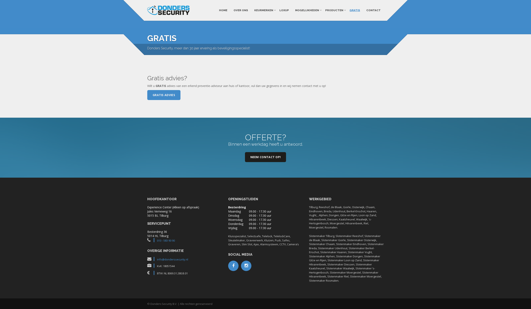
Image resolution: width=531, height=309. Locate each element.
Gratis (355, 10)
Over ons (241, 10)
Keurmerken (263, 10)
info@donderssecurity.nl (172, 259)
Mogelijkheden (307, 10)
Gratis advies (164, 95)
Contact (373, 10)
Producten (334, 10)
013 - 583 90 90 (166, 240)
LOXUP (284, 10)
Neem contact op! (265, 157)
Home (223, 10)
